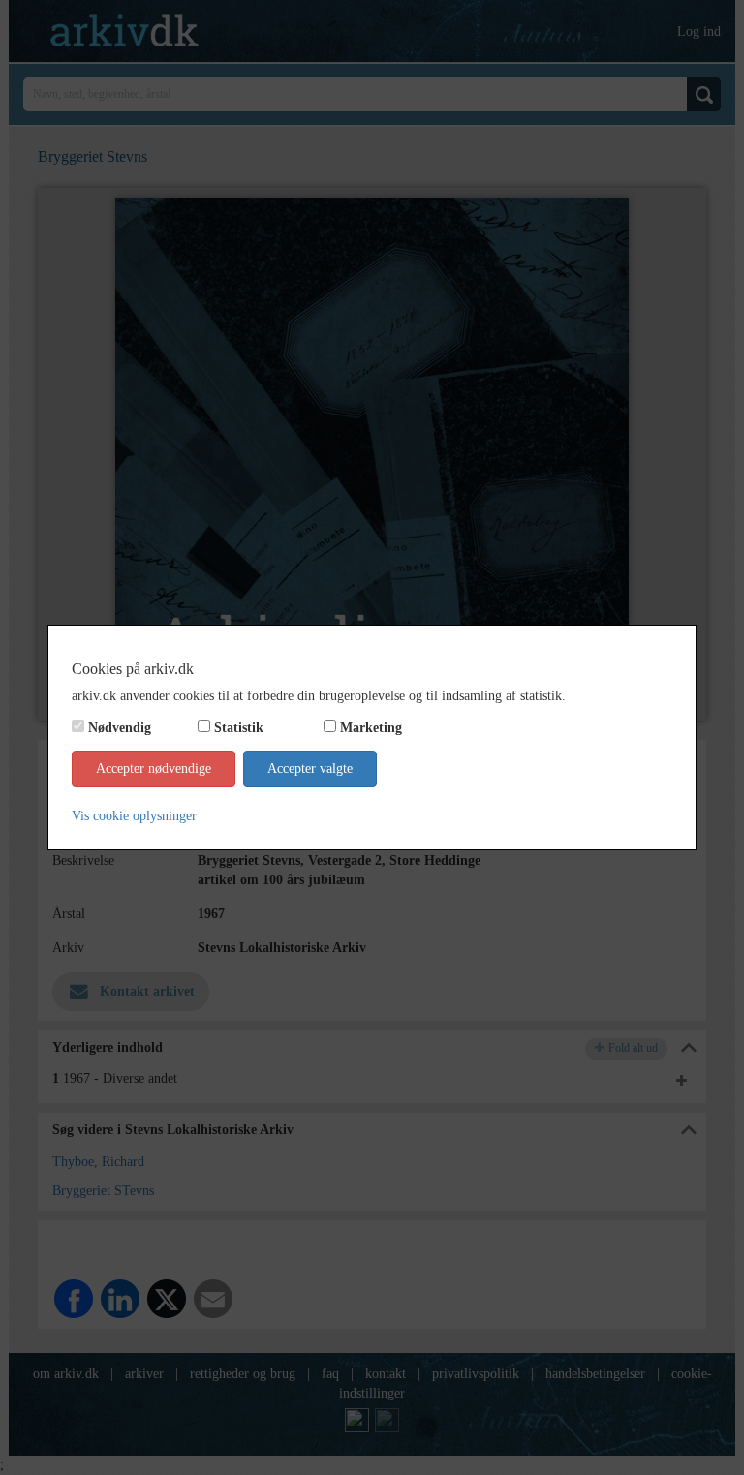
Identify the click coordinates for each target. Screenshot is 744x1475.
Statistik (239, 728)
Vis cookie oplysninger (134, 816)
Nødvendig (119, 728)
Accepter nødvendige (153, 768)
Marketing (371, 728)
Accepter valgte (310, 768)
